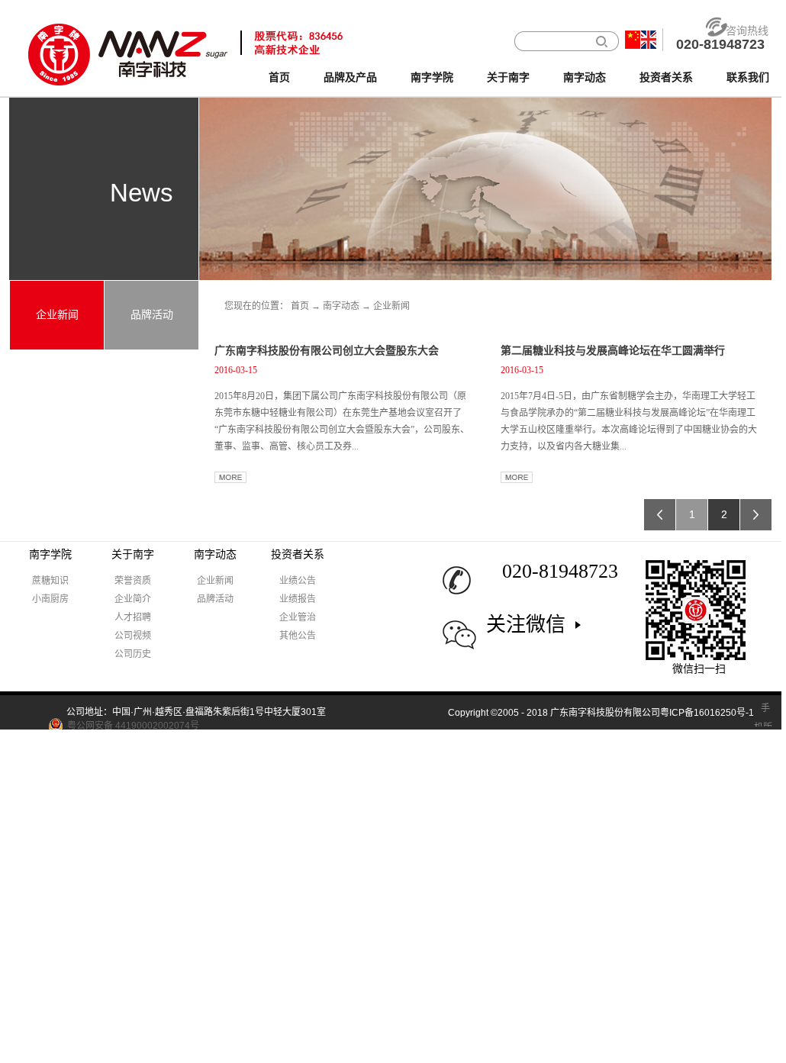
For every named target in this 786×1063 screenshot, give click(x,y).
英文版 (648, 40)
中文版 (632, 40)
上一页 (659, 514)
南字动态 (341, 306)
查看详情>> (230, 477)
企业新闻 (391, 306)
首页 (279, 77)
